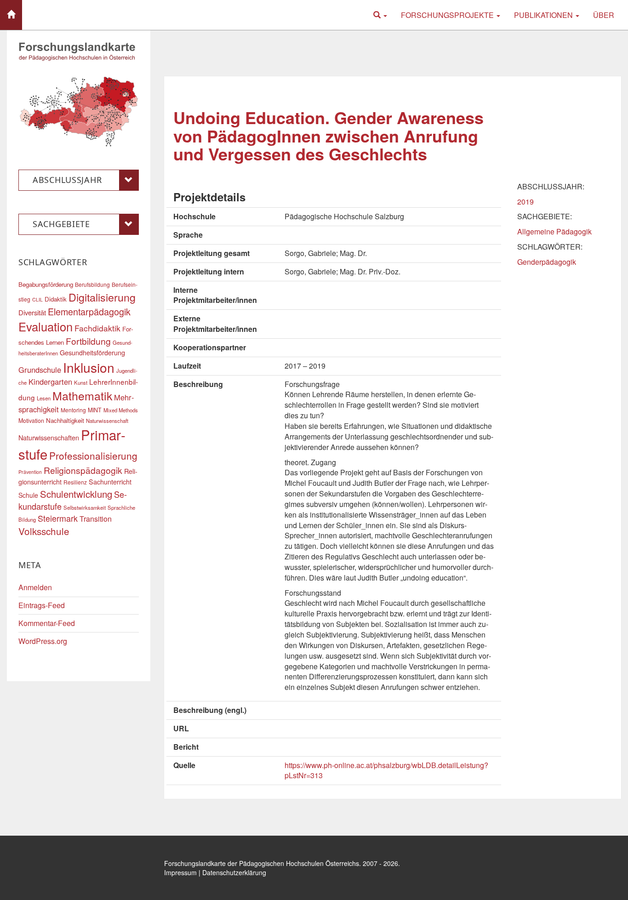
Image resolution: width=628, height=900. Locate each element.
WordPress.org (42, 641)
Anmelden (35, 587)
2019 (525, 201)
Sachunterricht (110, 481)
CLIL (37, 299)
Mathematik (82, 395)
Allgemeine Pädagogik (554, 231)
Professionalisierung (93, 455)
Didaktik (56, 299)
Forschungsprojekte (448, 15)
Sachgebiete (61, 223)
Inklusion (88, 367)
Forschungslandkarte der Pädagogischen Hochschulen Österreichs (261, 863)
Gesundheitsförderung (92, 352)
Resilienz (75, 482)
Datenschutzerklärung (234, 872)
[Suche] (380, 15)
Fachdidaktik (97, 328)
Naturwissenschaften (48, 437)
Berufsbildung (92, 284)
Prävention (30, 471)
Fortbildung (88, 341)
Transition (96, 518)
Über (603, 15)
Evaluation (45, 326)
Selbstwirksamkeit (84, 507)
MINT (95, 410)
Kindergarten (50, 381)
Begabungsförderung (45, 284)
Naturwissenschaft (107, 420)
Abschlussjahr (67, 179)
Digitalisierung (102, 297)
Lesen (44, 398)
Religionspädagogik (83, 470)
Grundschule (39, 369)
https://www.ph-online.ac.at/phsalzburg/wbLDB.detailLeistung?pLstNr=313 (386, 770)
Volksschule (43, 531)
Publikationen (544, 15)
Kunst (80, 382)
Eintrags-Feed (41, 605)
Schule (28, 495)
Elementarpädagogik (89, 311)
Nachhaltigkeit (65, 420)
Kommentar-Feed (46, 623)
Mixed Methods (120, 410)
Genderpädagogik (546, 261)
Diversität (32, 312)
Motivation (31, 420)
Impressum (180, 872)
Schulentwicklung (76, 494)
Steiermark (58, 518)
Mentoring (73, 410)
